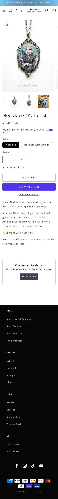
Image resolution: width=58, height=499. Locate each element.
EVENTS (10, 361)
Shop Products (14, 341)
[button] (4, 10)
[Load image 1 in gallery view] (14, 101)
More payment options (29, 194)
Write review (29, 276)
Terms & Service (14, 424)
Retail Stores (12, 451)
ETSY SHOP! (12, 444)
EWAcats (25, 492)
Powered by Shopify (35, 492)
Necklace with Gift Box (36, 145)
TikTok (9, 382)
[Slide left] (3, 102)
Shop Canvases (14, 326)
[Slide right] (54, 102)
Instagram (11, 375)
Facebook (11, 368)
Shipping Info (13, 417)
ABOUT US (12, 402)
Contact (10, 410)
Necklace (11, 145)
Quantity (6, 152)
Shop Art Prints (14, 333)
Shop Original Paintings (18, 319)
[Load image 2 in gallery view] (28, 101)
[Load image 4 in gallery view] (43, 101)
